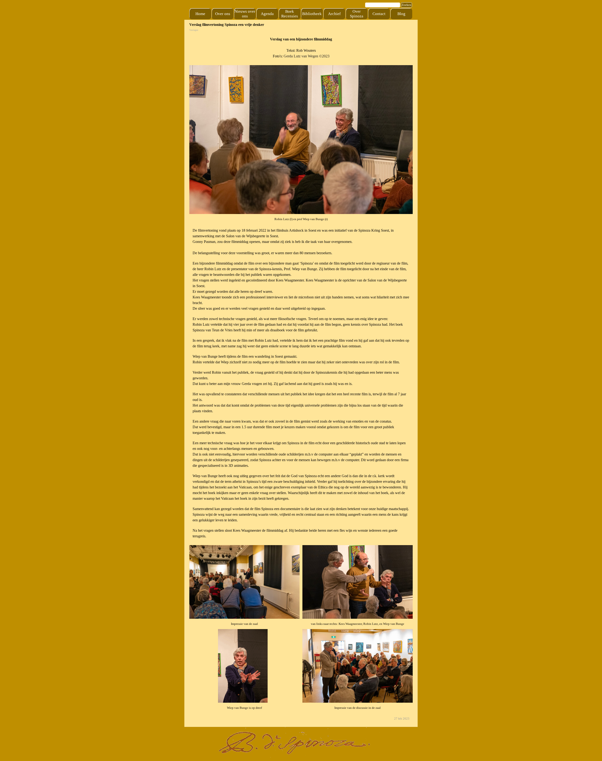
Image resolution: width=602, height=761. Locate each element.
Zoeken (406, 5)
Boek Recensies (289, 13)
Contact (378, 14)
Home (200, 14)
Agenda (267, 14)
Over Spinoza (356, 13)
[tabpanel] (301, 47)
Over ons (222, 14)
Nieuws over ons (244, 13)
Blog (401, 14)
